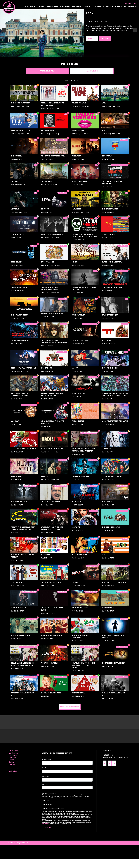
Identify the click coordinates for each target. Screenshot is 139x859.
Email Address (47, 759)
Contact (11, 760)
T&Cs (10, 767)
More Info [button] (92, 43)
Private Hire (76, 6)
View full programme (69, 707)
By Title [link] (74, 80)
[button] (105, 763)
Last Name (45, 776)
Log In (134, 3)
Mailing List (132, 6)
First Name (45, 768)
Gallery (98, 6)
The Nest (41, 6)
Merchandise (120, 6)
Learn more (45, 823)
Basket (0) (128, 3)
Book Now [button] (105, 43)
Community (87, 6)
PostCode (45, 784)
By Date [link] (64, 80)
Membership (65, 6)
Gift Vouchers (52, 6)
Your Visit (12, 764)
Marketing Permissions (49, 793)
